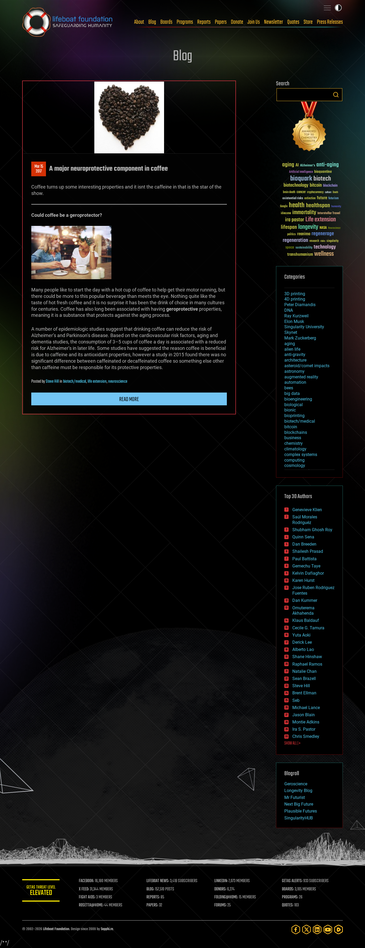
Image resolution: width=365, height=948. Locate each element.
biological (293, 404)
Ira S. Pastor (303, 729)
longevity (308, 227)
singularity (333, 241)
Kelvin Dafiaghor (308, 573)
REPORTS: (153, 897)
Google (284, 206)
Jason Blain (303, 714)
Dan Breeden (304, 544)
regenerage (323, 234)
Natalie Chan (304, 671)
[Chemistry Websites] (309, 128)
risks (322, 241)
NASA (323, 228)
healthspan (318, 205)
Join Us (253, 22)
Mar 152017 (38, 169)
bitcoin (316, 185)
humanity (336, 206)
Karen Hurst (303, 580)
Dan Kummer (304, 600)
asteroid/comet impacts (306, 365)
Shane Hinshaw (307, 656)
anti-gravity (294, 354)
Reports (204, 22)
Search (335, 94)
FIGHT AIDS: (87, 897)
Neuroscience (334, 228)
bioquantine (323, 171)
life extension (97, 381)
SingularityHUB (298, 818)
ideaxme (286, 213)
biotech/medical (74, 381)
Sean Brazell (304, 678)
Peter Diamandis (300, 304)
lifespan (289, 227)
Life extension (320, 219)
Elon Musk (294, 321)
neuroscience (117, 381)
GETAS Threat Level (40, 891)
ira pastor (294, 220)
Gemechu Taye (306, 566)
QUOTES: (287, 905)
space (289, 247)
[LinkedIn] (317, 929)
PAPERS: (152, 905)
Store (308, 22)
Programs (185, 22)
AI (297, 165)
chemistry (293, 443)
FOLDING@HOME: (226, 897)
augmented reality (301, 376)
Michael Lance (306, 707)
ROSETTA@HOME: (91, 905)
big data (292, 393)
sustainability (304, 248)
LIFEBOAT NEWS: (157, 881)
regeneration (295, 240)
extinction (310, 198)
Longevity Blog (298, 790)
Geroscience (295, 783)
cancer (301, 192)
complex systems (300, 454)
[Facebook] (296, 929)
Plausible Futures (300, 811)
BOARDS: (288, 889)
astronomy (294, 371)
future (322, 198)
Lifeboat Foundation (56, 929)
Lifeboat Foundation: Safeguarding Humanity (67, 22)
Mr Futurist (294, 797)
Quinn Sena (303, 536)
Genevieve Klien (307, 509)
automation (295, 382)
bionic (290, 410)
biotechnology (296, 185)
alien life (292, 349)
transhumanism (300, 254)
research (314, 241)
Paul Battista (304, 558)
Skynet (290, 332)
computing (294, 460)
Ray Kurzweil (296, 315)
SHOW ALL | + (292, 743)
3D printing (294, 293)
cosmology (294, 465)
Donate (237, 22)
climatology (295, 448)
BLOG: (150, 889)
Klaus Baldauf (305, 620)
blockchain (330, 186)
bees (288, 387)
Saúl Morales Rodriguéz (304, 519)
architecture (295, 360)
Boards (166, 22)
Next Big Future (298, 804)
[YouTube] (328, 929)
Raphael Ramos (307, 664)
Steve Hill (52, 381)
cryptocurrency (315, 192)
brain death (289, 192)
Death (335, 192)
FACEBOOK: (86, 881)
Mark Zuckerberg (300, 338)
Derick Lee (302, 642)
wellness (324, 254)
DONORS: (220, 889)
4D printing (294, 299)
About (139, 22)
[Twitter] (306, 929)
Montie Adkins (305, 722)
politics (291, 234)
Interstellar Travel (328, 213)
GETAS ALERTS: (292, 881)
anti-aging (327, 165)
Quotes (293, 22)
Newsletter (273, 22)
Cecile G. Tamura (308, 627)
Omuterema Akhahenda (303, 610)
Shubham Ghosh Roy (312, 529)
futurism (333, 199)
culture (328, 192)
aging (288, 165)
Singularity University (304, 326)
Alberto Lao (303, 649)
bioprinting (294, 415)
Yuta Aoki (301, 635)
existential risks (292, 199)
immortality (304, 212)
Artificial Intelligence (301, 172)
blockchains (295, 432)
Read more (129, 399)
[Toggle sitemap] (327, 7)
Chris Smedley (305, 736)
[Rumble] (338, 929)
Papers (221, 22)
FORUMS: (220, 905)
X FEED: (84, 889)
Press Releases (330, 22)
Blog (152, 22)
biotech (322, 178)
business (292, 437)
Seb (296, 700)
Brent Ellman (304, 692)
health (297, 205)
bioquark (301, 179)
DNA (288, 310)
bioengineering (298, 399)
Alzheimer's (307, 166)
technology (325, 247)
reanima (303, 234)
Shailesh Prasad (307, 551)
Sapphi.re (107, 929)
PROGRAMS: (290, 897)
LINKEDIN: (221, 881)
